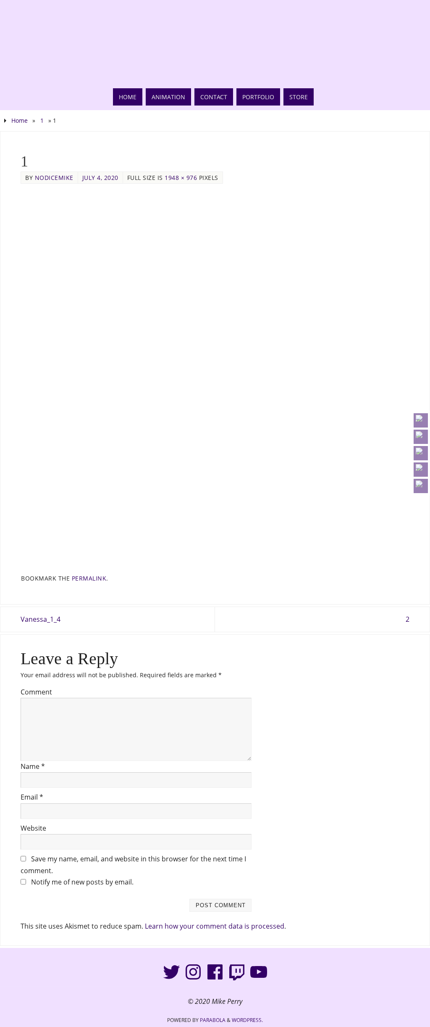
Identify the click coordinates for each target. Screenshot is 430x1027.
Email (32, 797)
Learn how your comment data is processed (214, 926)
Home (19, 120)
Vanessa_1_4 (40, 619)
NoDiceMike (54, 178)
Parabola (212, 1020)
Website (33, 828)
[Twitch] (237, 972)
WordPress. (247, 1020)
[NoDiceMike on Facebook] (421, 453)
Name (33, 766)
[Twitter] (171, 972)
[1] (215, 379)
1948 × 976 (181, 178)
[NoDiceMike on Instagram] (421, 437)
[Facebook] (215, 972)
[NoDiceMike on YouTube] (421, 469)
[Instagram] (193, 972)
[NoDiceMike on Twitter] (421, 420)
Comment (36, 692)
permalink (89, 578)
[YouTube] (259, 972)
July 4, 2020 (100, 178)
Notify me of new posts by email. (82, 882)
